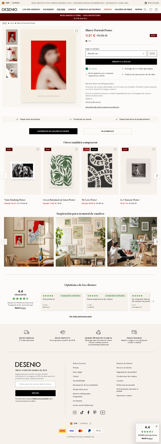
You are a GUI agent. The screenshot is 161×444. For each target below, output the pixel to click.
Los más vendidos (31, 9)
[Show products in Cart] (156, 10)
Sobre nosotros (79, 363)
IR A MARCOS (107, 131)
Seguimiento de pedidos (127, 372)
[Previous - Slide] (4, 176)
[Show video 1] (12, 70)
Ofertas (108, 9)
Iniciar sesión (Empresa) (83, 405)
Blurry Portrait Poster (26, 23)
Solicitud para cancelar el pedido (127, 390)
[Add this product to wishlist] (76, 31)
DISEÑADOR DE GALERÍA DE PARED (53, 131)
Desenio (87, 437)
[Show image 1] (12, 37)
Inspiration (141, 9)
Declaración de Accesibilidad (85, 385)
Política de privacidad (40, 399)
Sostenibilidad (79, 381)
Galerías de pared (123, 9)
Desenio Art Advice (125, 363)
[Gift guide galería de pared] (132, 242)
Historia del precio (93, 102)
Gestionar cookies (124, 396)
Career (76, 376)
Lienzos (72, 9)
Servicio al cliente (124, 368)
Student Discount (80, 389)
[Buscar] (145, 9)
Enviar (35, 393)
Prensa (76, 368)
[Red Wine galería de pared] (29, 242)
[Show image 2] (12, 54)
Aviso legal (77, 372)
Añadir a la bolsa (121, 62)
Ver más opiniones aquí (80, 316)
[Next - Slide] (157, 176)
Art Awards (77, 401)
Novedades (48, 9)
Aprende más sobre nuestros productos (102, 107)
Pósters (61, 9)
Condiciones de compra (127, 376)
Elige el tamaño (92, 49)
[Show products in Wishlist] (150, 10)
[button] (152, 54)
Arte (12, 23)
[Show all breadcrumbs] (4, 23)
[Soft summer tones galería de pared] (80, 242)
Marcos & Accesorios (90, 9)
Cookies (120, 381)
